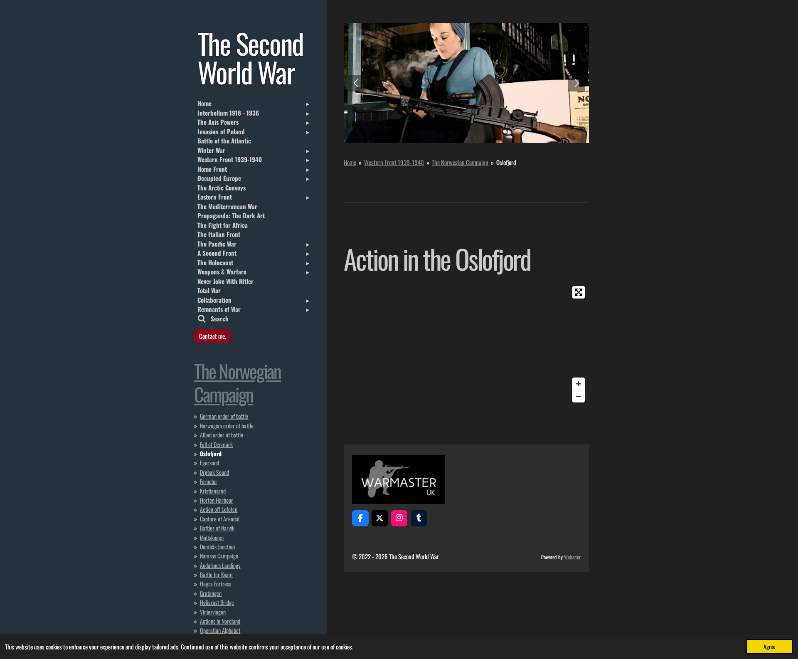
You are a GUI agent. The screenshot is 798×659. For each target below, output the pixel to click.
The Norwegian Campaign (460, 162)
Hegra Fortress (215, 583)
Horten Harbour (216, 500)
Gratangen (211, 593)
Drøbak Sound (214, 472)
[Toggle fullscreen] (578, 292)
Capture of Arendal (219, 518)
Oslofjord (506, 162)
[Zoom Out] (578, 396)
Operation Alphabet (220, 630)
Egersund (209, 462)
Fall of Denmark (216, 444)
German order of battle (224, 416)
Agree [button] (770, 646)
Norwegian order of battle (227, 425)
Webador (572, 557)
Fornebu (208, 481)
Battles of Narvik (217, 527)
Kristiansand (213, 490)
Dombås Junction (217, 546)
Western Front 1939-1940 (394, 162)
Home (350, 162)
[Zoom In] (578, 384)
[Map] (530, 344)
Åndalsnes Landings (220, 565)
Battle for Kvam (216, 574)
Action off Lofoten (218, 509)
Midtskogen (212, 537)
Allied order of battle (221, 434)
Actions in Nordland (220, 621)
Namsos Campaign (219, 555)
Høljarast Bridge (217, 602)
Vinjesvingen (213, 611)
